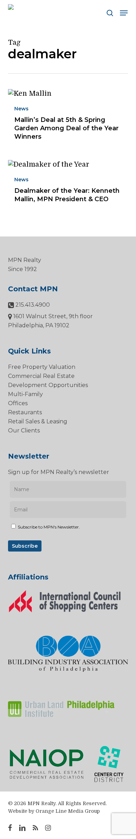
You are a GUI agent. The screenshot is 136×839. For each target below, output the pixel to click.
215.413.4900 (32, 304)
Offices (18, 403)
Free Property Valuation (41, 367)
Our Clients (24, 430)
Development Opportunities (48, 385)
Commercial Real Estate (41, 376)
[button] (124, 12)
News (21, 108)
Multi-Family (25, 394)
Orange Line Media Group (68, 811)
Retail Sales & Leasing (37, 421)
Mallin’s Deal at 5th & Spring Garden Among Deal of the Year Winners (66, 128)
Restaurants (25, 412)
